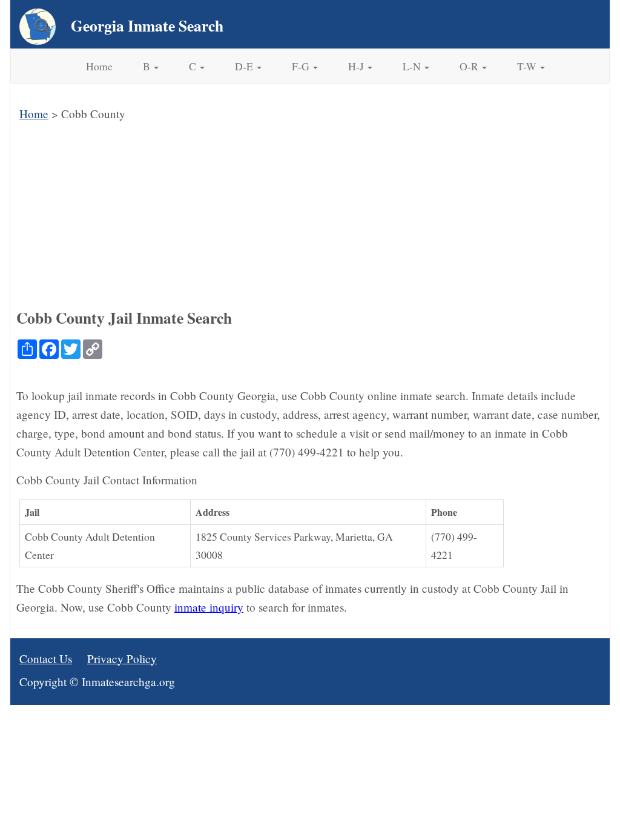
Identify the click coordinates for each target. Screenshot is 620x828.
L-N (413, 66)
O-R (470, 66)
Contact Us (45, 658)
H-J (357, 66)
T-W (528, 66)
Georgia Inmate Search (147, 25)
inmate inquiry (208, 607)
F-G (302, 66)
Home (99, 66)
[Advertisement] (310, 214)
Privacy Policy (122, 658)
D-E (245, 66)
